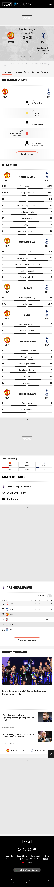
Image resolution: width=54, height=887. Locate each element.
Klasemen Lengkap (27, 640)
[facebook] (19, 849)
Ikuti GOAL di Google (28, 870)
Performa (41, 596)
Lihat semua (27, 154)
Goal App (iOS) (27, 859)
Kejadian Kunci (22, 72)
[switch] (49, 595)
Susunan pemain (40, 72)
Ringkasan (7, 72)
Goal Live (37, 859)
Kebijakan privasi (36, 856)
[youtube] (35, 849)
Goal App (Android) (12, 859)
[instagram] (30, 849)
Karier (47, 856)
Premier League (27, 29)
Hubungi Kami (10, 856)
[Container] (10, 37)
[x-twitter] (24, 849)
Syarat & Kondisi (23, 856)
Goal (16, 880)
